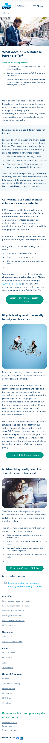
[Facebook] (17, 737)
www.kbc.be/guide (11, 284)
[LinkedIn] (21, 737)
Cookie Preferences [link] (10, 730)
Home (6, 13)
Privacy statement (10, 726)
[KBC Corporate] (6, 6)
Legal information (9, 722)
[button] (38, 6)
